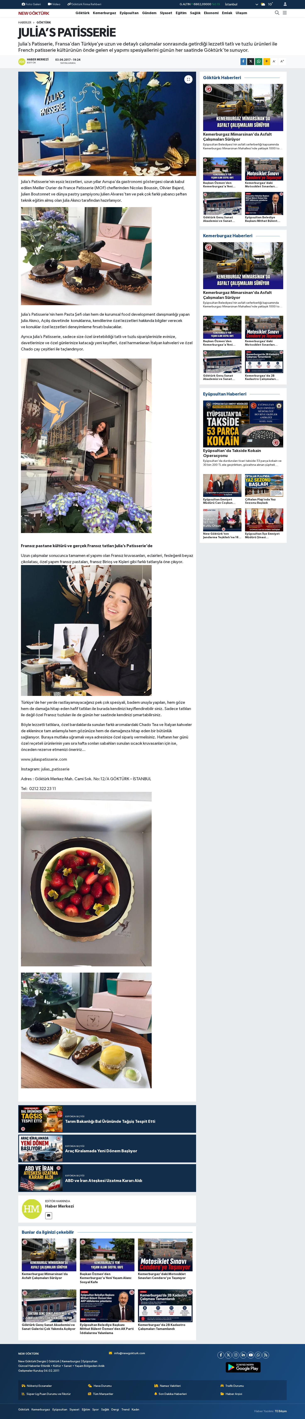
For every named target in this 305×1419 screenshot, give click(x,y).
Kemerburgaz (104, 13)
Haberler (24, 22)
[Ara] (277, 13)
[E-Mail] (48, 1215)
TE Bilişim (281, 1411)
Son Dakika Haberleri (173, 1394)
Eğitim (181, 13)
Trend (125, 1409)
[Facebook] (220, 1355)
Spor (95, 1409)
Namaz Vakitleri (170, 1385)
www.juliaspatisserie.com (44, 759)
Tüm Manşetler (103, 1394)
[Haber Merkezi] (32, 1209)
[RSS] (265, 1355)
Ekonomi (211, 13)
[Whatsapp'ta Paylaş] (258, 61)
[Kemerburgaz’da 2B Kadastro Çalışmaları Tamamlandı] (165, 1305)
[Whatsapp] (258, 1355)
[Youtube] (250, 1355)
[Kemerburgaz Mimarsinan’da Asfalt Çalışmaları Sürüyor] (49, 1255)
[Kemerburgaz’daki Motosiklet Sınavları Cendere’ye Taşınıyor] (165, 1255)
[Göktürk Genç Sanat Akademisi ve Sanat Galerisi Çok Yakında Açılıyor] (49, 1305)
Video (56, 4)
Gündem (149, 13)
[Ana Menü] (285, 13)
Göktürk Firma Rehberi (86, 4)
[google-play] (243, 1367)
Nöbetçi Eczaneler (39, 1385)
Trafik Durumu (234, 1385)
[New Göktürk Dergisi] (33, 12)
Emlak (227, 13)
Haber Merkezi (59, 1206)
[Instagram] (235, 1355)
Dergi (115, 1409)
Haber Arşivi (234, 1394)
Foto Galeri (33, 4)
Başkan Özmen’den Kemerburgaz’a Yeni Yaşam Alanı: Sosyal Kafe (106, 1278)
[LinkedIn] (243, 1355)
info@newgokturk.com (129, 1353)
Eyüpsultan (129, 13)
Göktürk (82, 13)
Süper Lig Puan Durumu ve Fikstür (49, 1394)
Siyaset (166, 13)
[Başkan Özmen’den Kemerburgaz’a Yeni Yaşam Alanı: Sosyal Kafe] (107, 1255)
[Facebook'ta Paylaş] (243, 61)
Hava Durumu (103, 1385)
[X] (228, 1355)
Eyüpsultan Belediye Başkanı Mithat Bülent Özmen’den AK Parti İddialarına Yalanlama (107, 1328)
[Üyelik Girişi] (283, 4)
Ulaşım (241, 13)
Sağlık (195, 13)
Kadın (135, 1409)
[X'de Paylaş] (250, 61)
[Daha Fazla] (266, 61)
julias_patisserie (55, 769)
